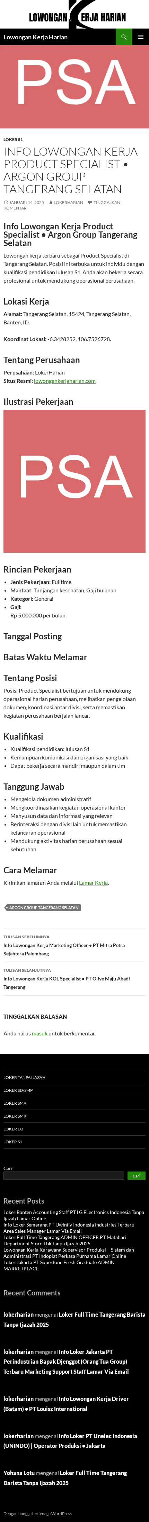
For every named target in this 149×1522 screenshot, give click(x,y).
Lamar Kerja (93, 882)
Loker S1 (13, 139)
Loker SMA (14, 1103)
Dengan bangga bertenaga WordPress (37, 1513)
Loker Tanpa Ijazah (24, 1077)
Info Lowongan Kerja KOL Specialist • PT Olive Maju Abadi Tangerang (66, 979)
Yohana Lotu (19, 1472)
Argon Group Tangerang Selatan (43, 907)
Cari (7, 1168)
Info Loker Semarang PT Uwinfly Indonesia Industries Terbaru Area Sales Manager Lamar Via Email (68, 1228)
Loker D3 (13, 1128)
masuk (39, 1033)
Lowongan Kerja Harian (35, 37)
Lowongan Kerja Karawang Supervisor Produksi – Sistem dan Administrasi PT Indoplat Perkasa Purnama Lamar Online (68, 1253)
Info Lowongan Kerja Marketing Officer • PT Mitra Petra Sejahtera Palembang (64, 945)
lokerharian (68, 202)
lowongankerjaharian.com (65, 380)
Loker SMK (14, 1116)
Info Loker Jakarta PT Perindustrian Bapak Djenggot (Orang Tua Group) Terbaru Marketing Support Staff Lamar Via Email (66, 1361)
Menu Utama (140, 37)
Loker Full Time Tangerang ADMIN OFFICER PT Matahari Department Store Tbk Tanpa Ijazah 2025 (64, 1240)
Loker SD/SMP (18, 1090)
